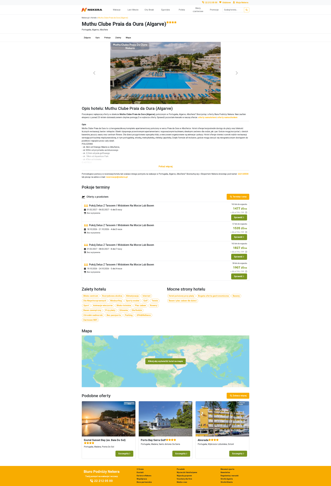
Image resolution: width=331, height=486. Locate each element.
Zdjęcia (87, 37)
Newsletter (225, 472)
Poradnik (181, 469)
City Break (149, 10)
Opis (97, 37)
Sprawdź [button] (238, 217)
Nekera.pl (85, 18)
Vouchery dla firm (184, 479)
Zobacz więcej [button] (240, 395)
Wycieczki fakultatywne (187, 472)
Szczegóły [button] (123, 453)
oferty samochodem (227, 117)
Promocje (214, 10)
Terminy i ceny (240, 196)
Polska (182, 10)
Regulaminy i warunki (230, 476)
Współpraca (142, 479)
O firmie (140, 469)
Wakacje (117, 10)
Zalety (118, 37)
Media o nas (182, 482)
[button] (165, 166)
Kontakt (140, 472)
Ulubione (226, 2)
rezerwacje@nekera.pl (117, 177)
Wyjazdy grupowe (184, 476)
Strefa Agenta (227, 479)
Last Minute (132, 10)
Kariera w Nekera (144, 476)
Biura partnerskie (144, 482)
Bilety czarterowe (198, 10)
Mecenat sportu (227, 469)
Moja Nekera (242, 2)
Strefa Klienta (227, 482)
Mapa (128, 37)
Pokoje (107, 37)
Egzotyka (165, 10)
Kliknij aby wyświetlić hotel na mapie (165, 361)
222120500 (243, 174)
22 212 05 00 (211, 2)
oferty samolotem (207, 117)
